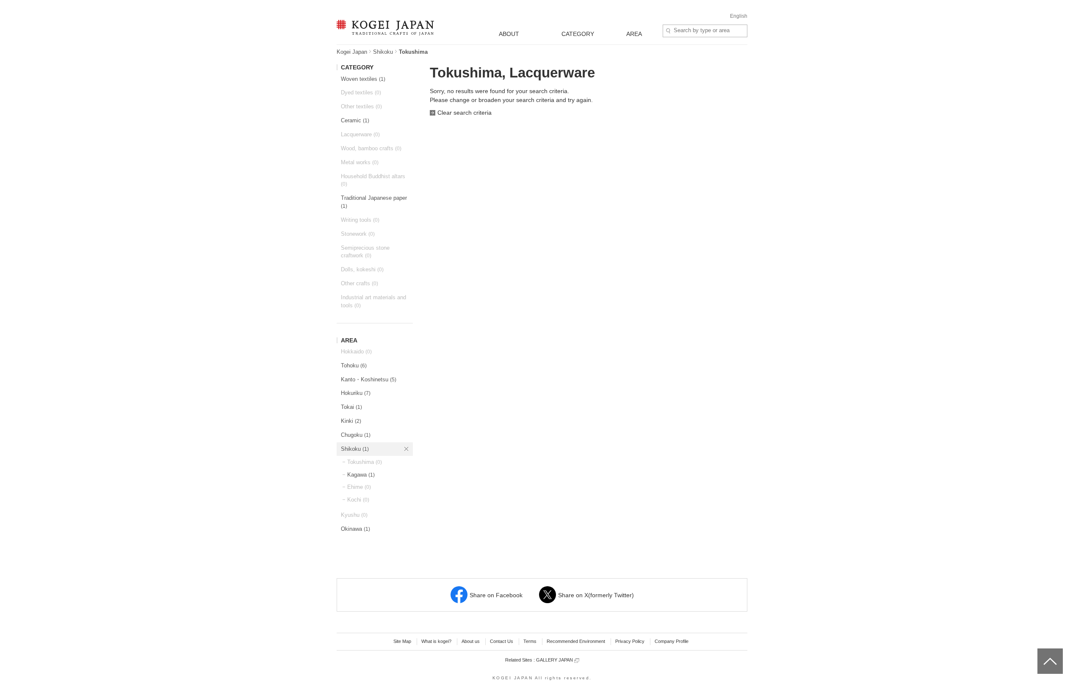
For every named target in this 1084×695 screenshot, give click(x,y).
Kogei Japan (352, 52)
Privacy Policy (629, 641)
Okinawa (355, 529)
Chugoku (356, 435)
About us (471, 641)
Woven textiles (363, 79)
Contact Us (501, 641)
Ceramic (355, 120)
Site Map (402, 641)
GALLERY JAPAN (555, 659)
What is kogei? (436, 641)
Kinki (351, 421)
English (738, 16)
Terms (529, 641)
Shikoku (383, 52)
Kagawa (361, 475)
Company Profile (672, 641)
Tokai (351, 407)
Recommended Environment (576, 641)
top (1040, 651)
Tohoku (354, 365)
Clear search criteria (464, 112)
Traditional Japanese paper (374, 202)
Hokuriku (356, 393)
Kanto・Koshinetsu (368, 379)
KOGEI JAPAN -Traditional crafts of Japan (383, 28)
